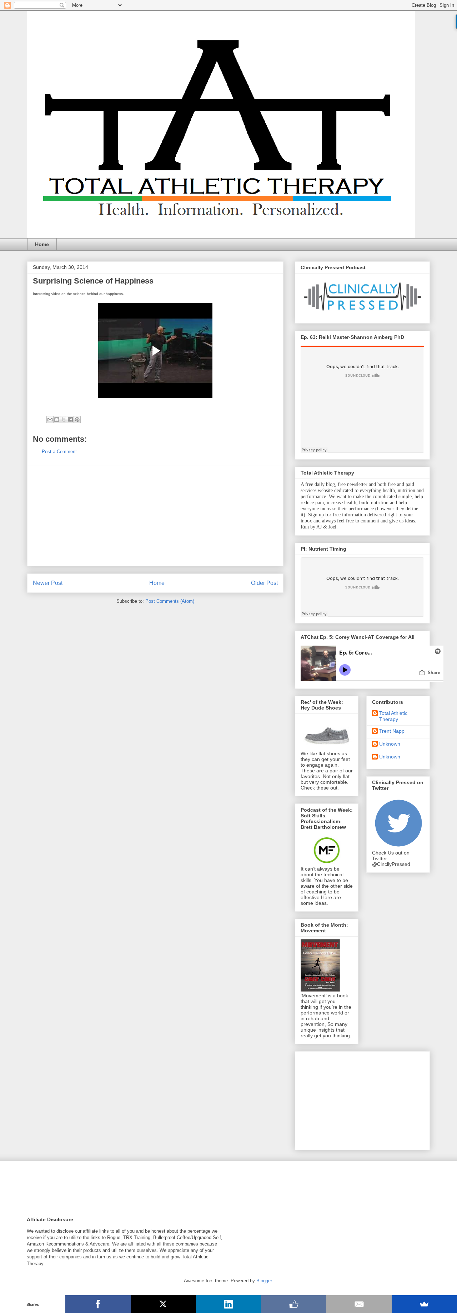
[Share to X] (63, 419)
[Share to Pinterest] (77, 419)
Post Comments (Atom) (169, 601)
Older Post (264, 583)
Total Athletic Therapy (393, 716)
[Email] (359, 1304)
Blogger (264, 1280)
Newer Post (47, 583)
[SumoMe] (424, 1304)
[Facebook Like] (293, 1304)
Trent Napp (392, 731)
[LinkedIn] (228, 1304)
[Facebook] (98, 1304)
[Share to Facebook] (70, 419)
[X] (163, 1304)
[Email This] (50, 419)
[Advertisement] (155, 516)
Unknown (389, 744)
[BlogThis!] (56, 419)
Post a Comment (59, 451)
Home (42, 244)
